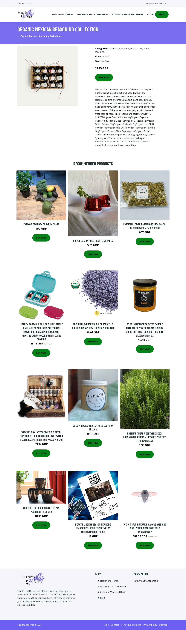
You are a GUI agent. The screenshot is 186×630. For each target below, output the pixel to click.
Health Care (136, 48)
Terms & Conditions (131, 624)
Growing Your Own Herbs (92, 14)
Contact (115, 624)
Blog (150, 14)
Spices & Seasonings (118, 48)
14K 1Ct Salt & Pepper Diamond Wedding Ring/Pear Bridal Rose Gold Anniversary (144, 528)
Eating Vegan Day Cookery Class (41, 224)
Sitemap (163, 624)
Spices (147, 48)
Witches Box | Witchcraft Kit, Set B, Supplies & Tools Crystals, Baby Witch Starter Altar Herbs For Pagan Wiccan (41, 435)
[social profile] (30, 3)
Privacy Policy (150, 624)
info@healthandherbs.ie (156, 3)
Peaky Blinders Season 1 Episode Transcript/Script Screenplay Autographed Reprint (93, 528)
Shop (162, 14)
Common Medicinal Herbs (127, 14)
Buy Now (104, 77)
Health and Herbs (62, 14)
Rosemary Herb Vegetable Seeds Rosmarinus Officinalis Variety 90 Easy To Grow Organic (145, 437)
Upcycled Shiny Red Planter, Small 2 (93, 240)
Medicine (99, 51)
